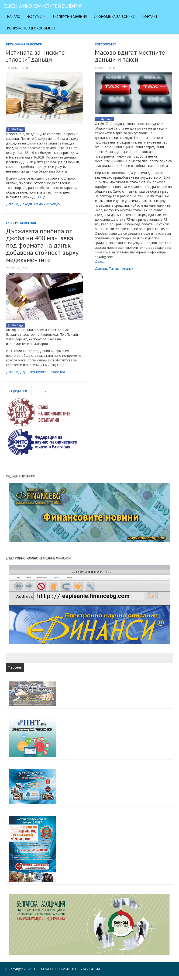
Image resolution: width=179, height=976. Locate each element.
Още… (43, 197)
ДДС (23, 372)
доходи (26, 204)
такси (113, 268)
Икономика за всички (114, 16)
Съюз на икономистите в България (42, 6)
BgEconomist (105, 44)
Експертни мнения (69, 16)
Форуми (35, 16)
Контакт (150, 16)
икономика (38, 372)
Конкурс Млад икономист (31, 28)
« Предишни (17, 391)
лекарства (56, 372)
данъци (12, 204)
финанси (126, 268)
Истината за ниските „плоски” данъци (35, 56)
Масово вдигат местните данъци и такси (130, 56)
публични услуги (47, 204)
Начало (13, 16)
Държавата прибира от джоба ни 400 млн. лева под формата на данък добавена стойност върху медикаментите (42, 245)
